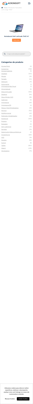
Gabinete (4, 100)
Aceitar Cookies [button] (23, 398)
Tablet (3, 145)
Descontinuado (6, 92)
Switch (3, 143)
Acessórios (4, 69)
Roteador (4, 124)
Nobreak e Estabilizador (9, 116)
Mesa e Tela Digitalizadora (9, 108)
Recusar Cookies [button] (10, 398)
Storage (4, 140)
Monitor (4, 110)
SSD (2, 137)
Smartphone (5, 135)
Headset (4, 73)
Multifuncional (6, 113)
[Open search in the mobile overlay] (16, 54)
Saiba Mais (16, 40)
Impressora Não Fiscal (8, 86)
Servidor (4, 129)
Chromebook (5, 89)
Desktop (4, 94)
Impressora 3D (6, 105)
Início (5, 7)
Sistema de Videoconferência (11, 132)
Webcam (4, 82)
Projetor (4, 121)
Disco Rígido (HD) (7, 97)
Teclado (4, 79)
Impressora (5, 102)
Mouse (3, 76)
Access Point (5, 66)
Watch (3, 148)
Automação (5, 84)
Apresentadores (6, 71)
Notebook (4, 118)
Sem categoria (6, 127)
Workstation (5, 151)
